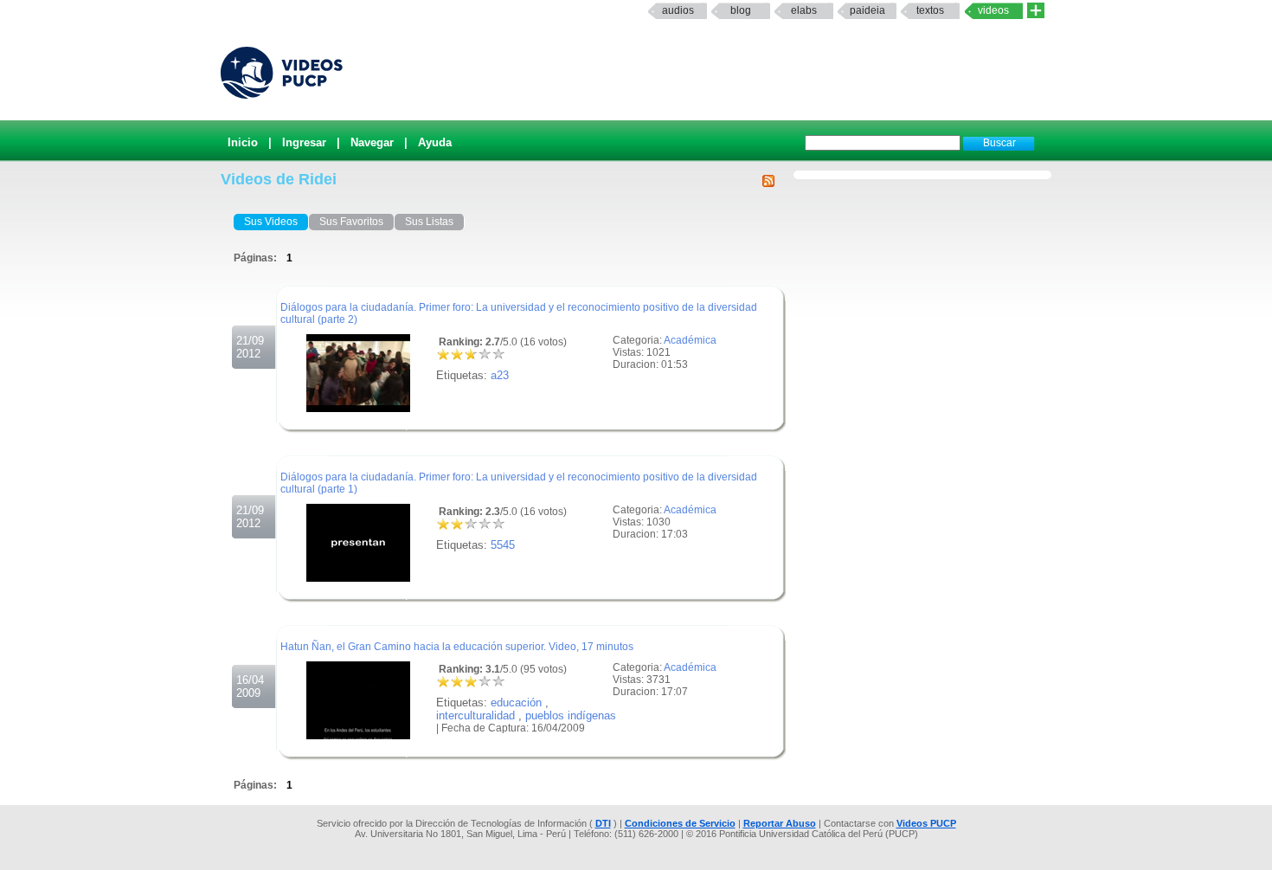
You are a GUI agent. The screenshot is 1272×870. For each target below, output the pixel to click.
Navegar (372, 142)
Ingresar (304, 142)
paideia (867, 10)
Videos (993, 10)
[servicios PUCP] (1035, 11)
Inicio (243, 142)
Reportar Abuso (779, 823)
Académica (690, 340)
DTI (603, 823)
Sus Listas (429, 222)
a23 (500, 375)
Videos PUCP (926, 823)
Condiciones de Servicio (680, 823)
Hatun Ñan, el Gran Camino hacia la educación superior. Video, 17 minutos (456, 647)
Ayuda (435, 142)
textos (930, 10)
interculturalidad (475, 715)
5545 (503, 544)
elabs (804, 10)
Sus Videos (271, 222)
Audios (678, 10)
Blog (740, 10)
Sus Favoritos (351, 222)
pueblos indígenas (570, 715)
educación (516, 702)
